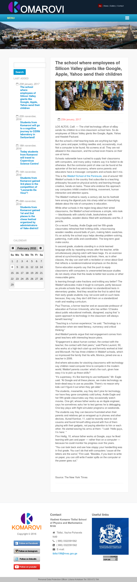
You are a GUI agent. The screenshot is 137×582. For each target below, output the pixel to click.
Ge (100, 5)
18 (27, 273)
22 (12, 279)
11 (27, 267)
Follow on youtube (28, 566)
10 (22, 267)
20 (36, 273)
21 (41, 273)
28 (41, 279)
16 (17, 273)
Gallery (113, 5)
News (106, 5)
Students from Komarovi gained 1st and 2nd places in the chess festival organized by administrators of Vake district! (30, 217)
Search (20, 72)
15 (12, 273)
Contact (120, 5)
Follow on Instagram (28, 551)
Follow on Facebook (28, 543)
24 (22, 279)
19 (32, 273)
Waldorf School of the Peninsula (84, 176)
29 (12, 284)
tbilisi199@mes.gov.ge (65, 553)
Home (14, 45)
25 (27, 279)
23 (17, 279)
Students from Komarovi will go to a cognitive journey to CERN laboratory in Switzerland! (30, 129)
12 (32, 267)
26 (32, 279)
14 (41, 267)
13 (36, 267)
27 (36, 279)
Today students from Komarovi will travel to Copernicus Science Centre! (29, 157)
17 (22, 273)
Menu (11, 18)
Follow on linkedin (28, 558)
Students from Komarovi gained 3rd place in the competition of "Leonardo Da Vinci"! (30, 185)
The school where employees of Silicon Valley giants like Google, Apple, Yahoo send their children (30, 97)
